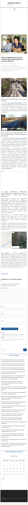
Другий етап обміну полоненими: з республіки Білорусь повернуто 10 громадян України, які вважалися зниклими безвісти (14, 398)
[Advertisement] (14, 20)
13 (14, 468)
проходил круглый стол (21, 138)
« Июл (2, 478)
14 (17, 468)
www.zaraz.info (8, 168)
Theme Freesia (15, 498)
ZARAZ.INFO (14, 3)
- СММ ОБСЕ (5, 65)
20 (14, 471)
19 (10, 471)
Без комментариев (12, 63)
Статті (2, 55)
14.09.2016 (4, 63)
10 (4, 468)
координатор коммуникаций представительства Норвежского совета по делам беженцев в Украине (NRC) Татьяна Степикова (13, 67)
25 (7, 474)
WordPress (21, 498)
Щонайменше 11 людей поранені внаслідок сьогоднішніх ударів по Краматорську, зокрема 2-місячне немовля (12, 383)
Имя (2, 306)
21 (17, 471)
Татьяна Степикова (9, 71)
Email (2, 314)
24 (4, 474)
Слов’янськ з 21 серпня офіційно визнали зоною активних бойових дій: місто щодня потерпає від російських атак (12, 435)
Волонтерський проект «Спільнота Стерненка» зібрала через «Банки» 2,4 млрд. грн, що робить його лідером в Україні (14, 388)
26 (10, 474)
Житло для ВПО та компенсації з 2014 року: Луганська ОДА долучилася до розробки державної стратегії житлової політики (14, 445)
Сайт (2, 320)
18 (7, 471)
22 (20, 471)
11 (7, 468)
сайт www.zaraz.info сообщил (15, 102)
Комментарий (4, 288)
